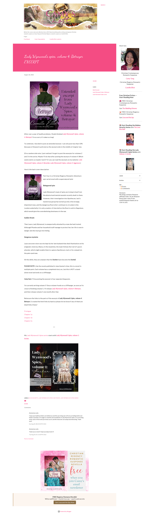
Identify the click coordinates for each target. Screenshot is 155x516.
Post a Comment (28, 438)
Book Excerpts (96, 90)
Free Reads (27, 39)
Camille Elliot (130, 88)
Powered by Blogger (65, 511)
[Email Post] (25, 401)
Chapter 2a (28, 321)
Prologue (27, 311)
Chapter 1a (28, 314)
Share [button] (95, 81)
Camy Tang (130, 79)
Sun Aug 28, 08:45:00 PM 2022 (37, 424)
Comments (126, 188)
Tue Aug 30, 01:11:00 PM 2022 (37, 434)
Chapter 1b (28, 318)
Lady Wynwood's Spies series (100, 94)
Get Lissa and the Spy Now (64, 502)
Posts (124, 186)
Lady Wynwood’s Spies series (37, 335)
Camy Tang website (40, 39)
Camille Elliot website (55, 39)
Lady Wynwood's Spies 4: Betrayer (101, 92)
